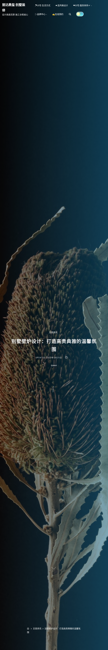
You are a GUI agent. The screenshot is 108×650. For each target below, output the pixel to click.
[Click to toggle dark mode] (80, 14)
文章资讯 (53, 332)
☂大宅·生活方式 (42, 5)
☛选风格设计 (62, 5)
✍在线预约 (57, 14)
